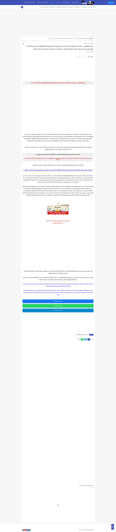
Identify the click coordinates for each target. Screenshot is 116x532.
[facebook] (29, 530)
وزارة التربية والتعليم (81, 334)
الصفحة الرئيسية (75, 2)
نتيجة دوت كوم (81, 529)
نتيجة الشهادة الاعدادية (60, 7)
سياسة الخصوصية (65, 2)
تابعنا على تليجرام (58, 310)
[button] (88, 339)
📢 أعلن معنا (111, 2)
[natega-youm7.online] (23, 530)
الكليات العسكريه (44, 7)
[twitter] (24, 7)
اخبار (85, 43)
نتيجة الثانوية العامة (91, 7)
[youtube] (25, 530)
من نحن (51, 2)
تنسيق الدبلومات (69, 7)
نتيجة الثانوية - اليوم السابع (42, 2)
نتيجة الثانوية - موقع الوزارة (29, 2)
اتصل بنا (57, 2)
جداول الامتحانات (52, 7)
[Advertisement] (58, 26)
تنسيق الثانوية (83, 7)
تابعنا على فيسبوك (58, 301)
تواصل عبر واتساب (58, 305)
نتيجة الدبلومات (77, 7)
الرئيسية (90, 43)
